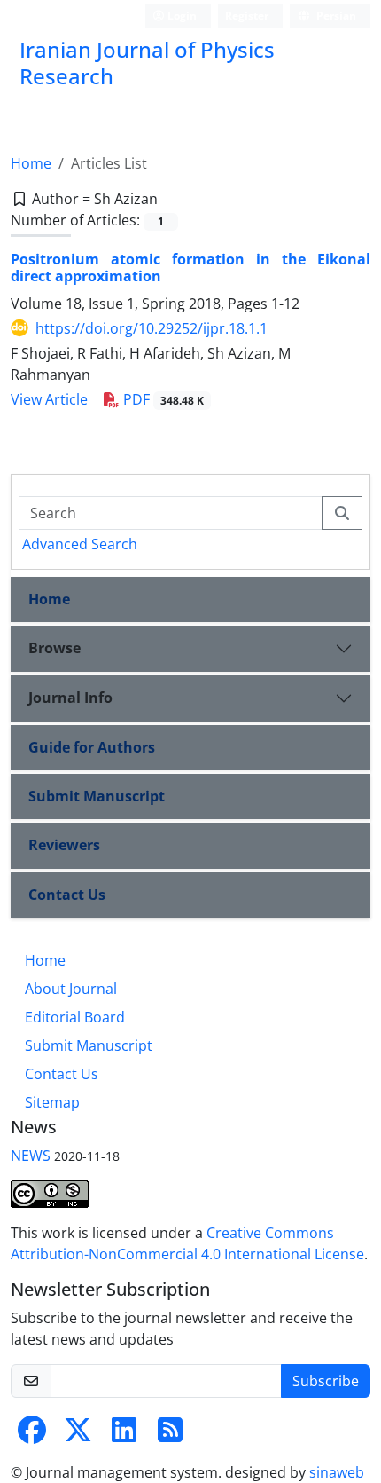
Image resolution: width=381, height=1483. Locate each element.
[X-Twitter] (78, 1435)
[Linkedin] (124, 1435)
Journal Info (70, 697)
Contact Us (66, 894)
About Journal (71, 988)
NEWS (31, 1155)
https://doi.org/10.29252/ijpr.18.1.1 (151, 328)
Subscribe (325, 1381)
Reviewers (64, 845)
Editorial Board (75, 1017)
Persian (335, 15)
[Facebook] (32, 1435)
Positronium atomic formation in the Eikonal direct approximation (190, 267)
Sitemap (52, 1102)
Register (246, 15)
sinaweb (336, 1472)
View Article (49, 399)
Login (181, 15)
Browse (54, 648)
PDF (162, 399)
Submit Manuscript (96, 796)
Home (31, 163)
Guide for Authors (91, 747)
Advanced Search (79, 544)
